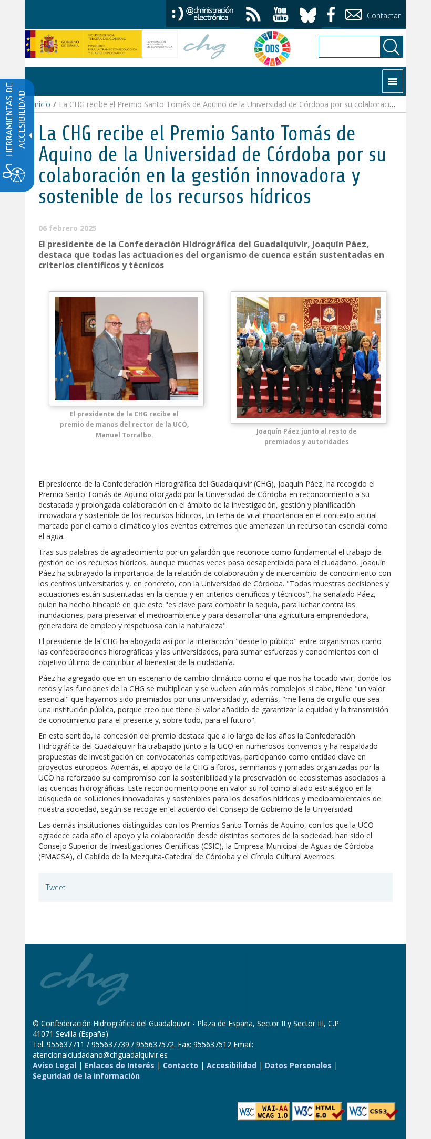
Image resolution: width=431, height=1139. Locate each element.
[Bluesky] (308, 13)
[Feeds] (253, 15)
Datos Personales (298, 1065)
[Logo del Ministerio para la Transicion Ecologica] (101, 44)
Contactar (383, 15)
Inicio (41, 104)
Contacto (180, 1065)
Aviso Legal (54, 1065)
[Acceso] (202, 13)
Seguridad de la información (86, 1076)
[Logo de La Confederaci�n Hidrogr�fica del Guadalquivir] (205, 48)
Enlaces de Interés (120, 1065)
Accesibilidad (231, 1065)
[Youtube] (280, 15)
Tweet (56, 887)
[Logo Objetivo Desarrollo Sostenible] (267, 48)
